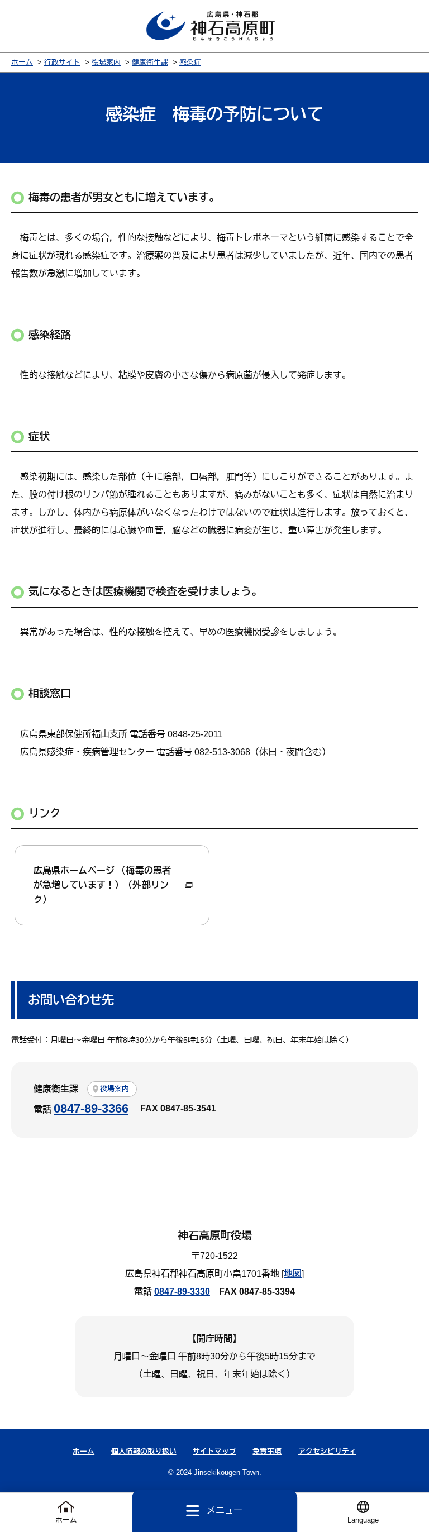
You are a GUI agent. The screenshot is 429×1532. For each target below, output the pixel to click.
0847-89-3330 (182, 1291)
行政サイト (62, 62)
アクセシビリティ (327, 1451)
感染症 (190, 62)
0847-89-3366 (91, 1108)
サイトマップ (214, 1451)
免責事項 (267, 1451)
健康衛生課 (150, 62)
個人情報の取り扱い (144, 1451)
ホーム (22, 62)
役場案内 (106, 62)
